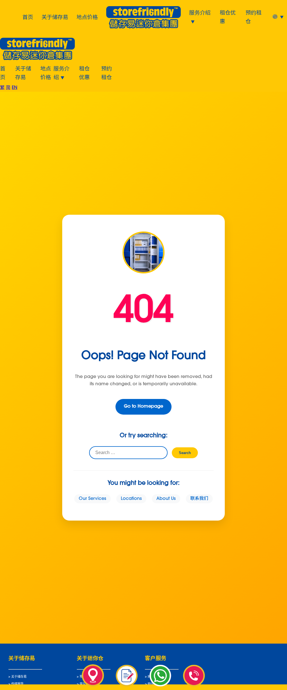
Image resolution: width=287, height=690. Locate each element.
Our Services (92, 499)
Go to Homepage (143, 406)
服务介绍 (199, 12)
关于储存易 (54, 17)
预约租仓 (253, 16)
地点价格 (87, 17)
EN (14, 88)
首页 (27, 17)
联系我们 (199, 499)
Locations (131, 499)
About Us (166, 499)
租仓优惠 (228, 16)
